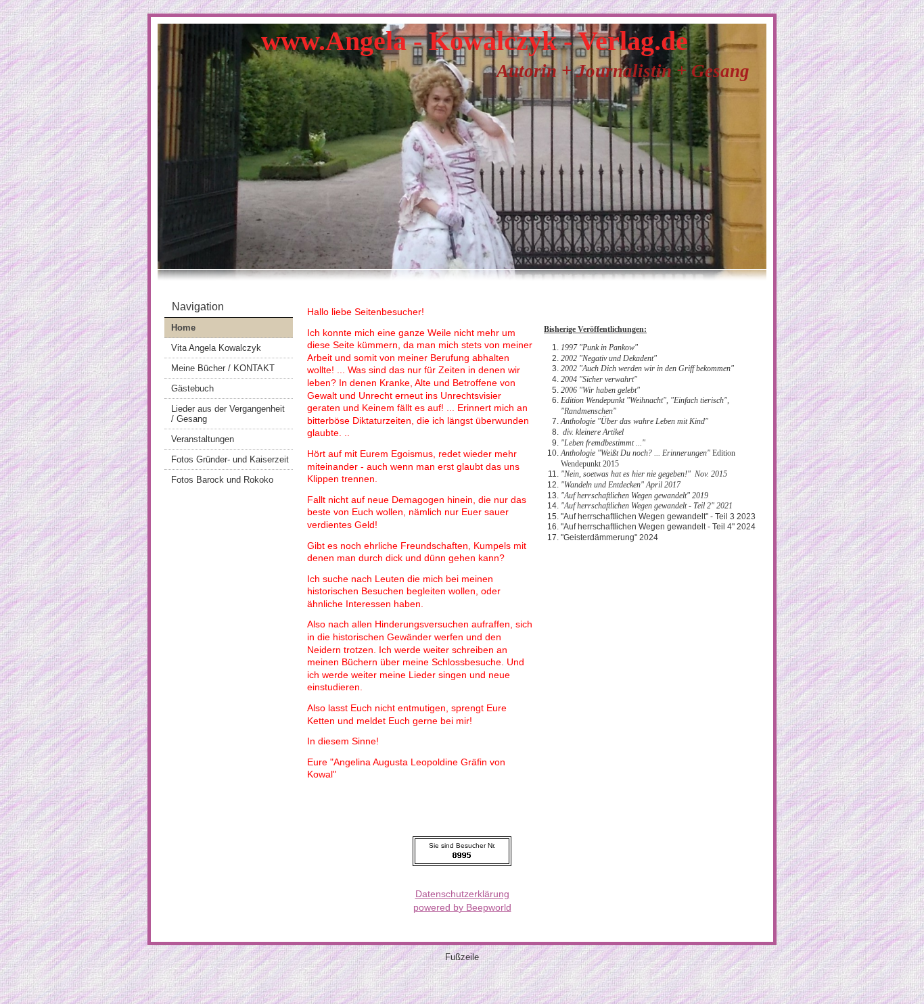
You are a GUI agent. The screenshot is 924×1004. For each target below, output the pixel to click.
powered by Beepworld (462, 907)
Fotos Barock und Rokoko (222, 480)
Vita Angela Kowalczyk (216, 348)
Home (183, 327)
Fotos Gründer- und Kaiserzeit (230, 459)
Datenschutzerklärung (462, 893)
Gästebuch (192, 388)
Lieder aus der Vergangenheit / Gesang (228, 414)
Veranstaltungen (202, 439)
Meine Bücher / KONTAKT (223, 368)
